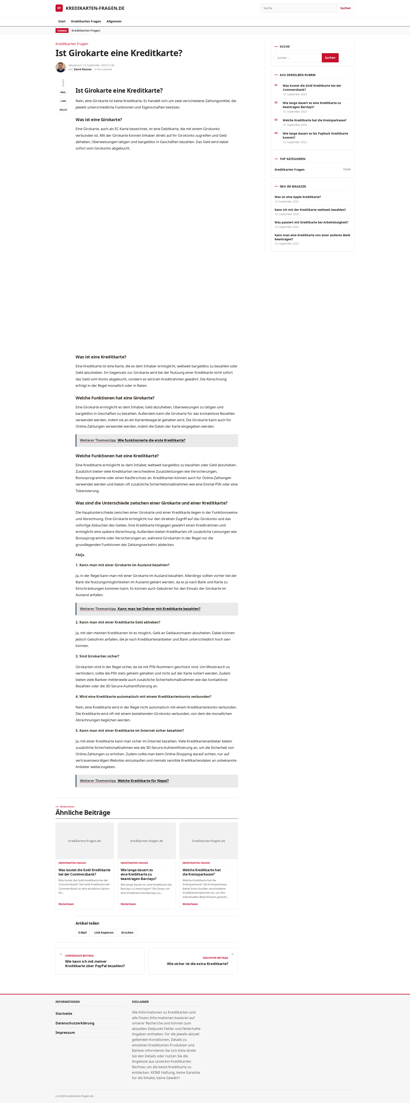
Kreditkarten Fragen (86, 21)
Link (63, 101)
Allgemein (114, 21)
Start (62, 21)
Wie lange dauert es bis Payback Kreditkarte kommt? (315, 135)
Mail (63, 92)
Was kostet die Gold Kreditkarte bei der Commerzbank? (84, 872)
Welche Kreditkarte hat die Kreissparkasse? (202, 872)
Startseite (64, 1013)
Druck (63, 109)
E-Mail (82, 932)
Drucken (127, 932)
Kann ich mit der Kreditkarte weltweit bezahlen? (310, 210)
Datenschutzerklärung (75, 1023)
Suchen (345, 8)
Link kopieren (104, 932)
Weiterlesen (66, 904)
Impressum (65, 1032)
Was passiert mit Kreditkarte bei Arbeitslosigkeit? (311, 222)
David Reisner (83, 69)
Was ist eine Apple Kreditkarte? (298, 197)
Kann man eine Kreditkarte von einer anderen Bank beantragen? (312, 237)
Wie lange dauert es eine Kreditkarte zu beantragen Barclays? (139, 874)
